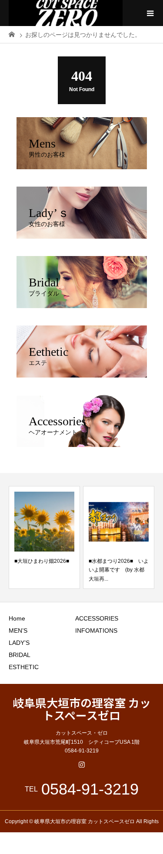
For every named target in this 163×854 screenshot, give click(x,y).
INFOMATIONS (96, 630)
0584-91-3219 (90, 789)
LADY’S (19, 642)
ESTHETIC (24, 666)
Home (17, 618)
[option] (44, 537)
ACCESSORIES (96, 618)
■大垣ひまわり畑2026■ (41, 561)
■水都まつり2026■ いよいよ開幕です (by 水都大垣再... (119, 570)
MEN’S (18, 630)
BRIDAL (19, 654)
